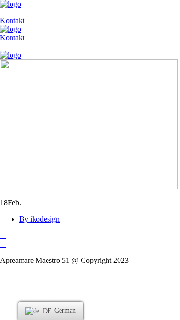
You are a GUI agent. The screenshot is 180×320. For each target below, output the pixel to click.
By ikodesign (39, 219)
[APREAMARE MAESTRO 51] (10, 4)
